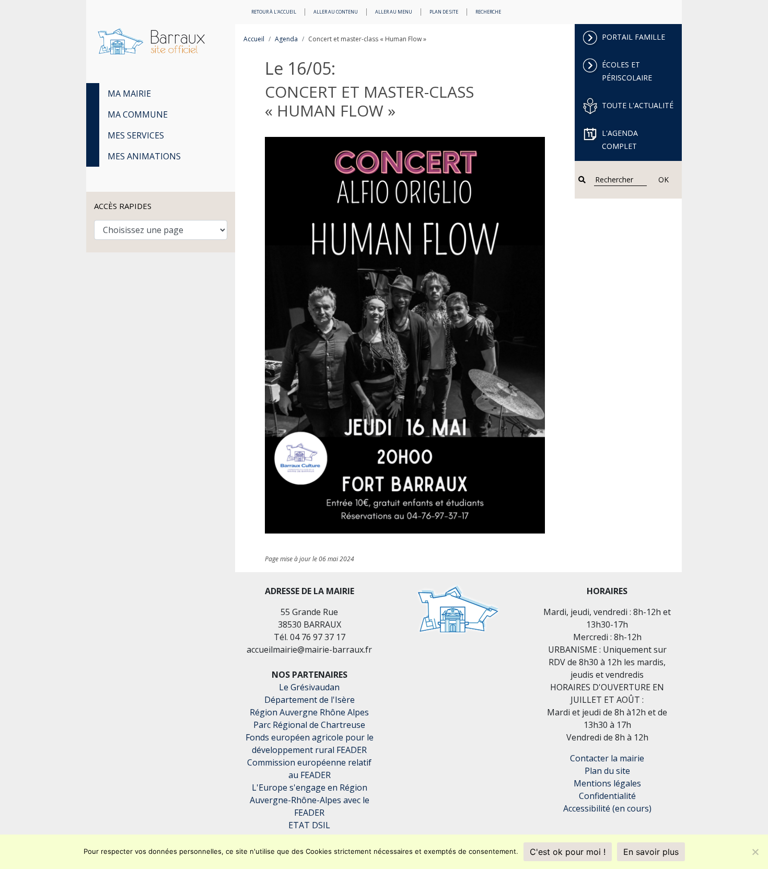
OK (663, 179)
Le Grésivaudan (309, 687)
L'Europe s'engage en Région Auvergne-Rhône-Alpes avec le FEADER (309, 800)
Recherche (488, 11)
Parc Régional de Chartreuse (309, 725)
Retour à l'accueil (273, 11)
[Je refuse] (755, 852)
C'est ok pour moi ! (568, 852)
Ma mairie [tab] (129, 93)
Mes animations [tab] (144, 156)
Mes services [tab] (136, 135)
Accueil (253, 38)
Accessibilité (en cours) (607, 808)
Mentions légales (607, 783)
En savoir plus (651, 852)
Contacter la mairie (607, 758)
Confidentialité (607, 796)
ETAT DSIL (309, 825)
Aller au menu (393, 11)
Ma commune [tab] (138, 114)
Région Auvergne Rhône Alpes (309, 712)
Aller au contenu (335, 11)
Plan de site (443, 11)
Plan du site (607, 771)
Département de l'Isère (309, 699)
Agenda (286, 38)
